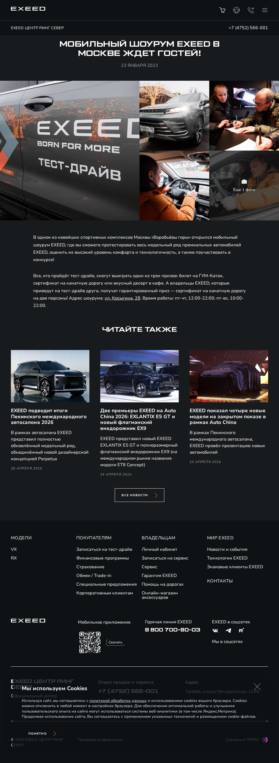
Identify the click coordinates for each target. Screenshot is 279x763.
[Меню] (265, 10)
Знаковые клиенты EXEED (235, 567)
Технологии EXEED (227, 558)
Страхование (90, 567)
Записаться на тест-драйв (104, 549)
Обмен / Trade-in (93, 575)
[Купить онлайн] (222, 10)
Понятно (37, 734)
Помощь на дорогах (163, 584)
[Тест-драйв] (236, 10)
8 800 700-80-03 (172, 629)
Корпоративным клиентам (104, 593)
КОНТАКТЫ (220, 581)
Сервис (149, 567)
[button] (257, 686)
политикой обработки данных (118, 700)
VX (14, 549)
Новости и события (227, 549)
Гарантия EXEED (159, 575)
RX (14, 558)
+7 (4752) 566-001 (248, 28)
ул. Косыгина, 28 (122, 298)
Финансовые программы (102, 558)
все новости (135, 495)
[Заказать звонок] (250, 10)
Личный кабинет (159, 549)
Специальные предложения (106, 584)
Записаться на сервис (165, 558)
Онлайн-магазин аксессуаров (160, 595)
